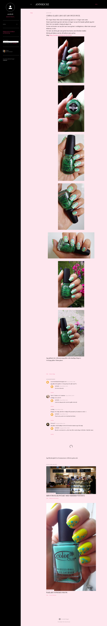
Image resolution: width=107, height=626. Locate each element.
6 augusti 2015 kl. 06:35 (64, 427)
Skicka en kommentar (54, 498)
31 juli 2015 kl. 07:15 (59, 409)
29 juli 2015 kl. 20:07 (70, 395)
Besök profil (10, 16)
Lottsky (53, 409)
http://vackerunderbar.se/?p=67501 (60, 35)
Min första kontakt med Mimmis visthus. (65, 495)
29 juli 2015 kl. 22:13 (64, 386)
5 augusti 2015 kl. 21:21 (60, 423)
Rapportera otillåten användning (9, 32)
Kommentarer (9, 51)
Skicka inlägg (52, 374)
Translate (14, 43)
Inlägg (7, 50)
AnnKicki (42, 4)
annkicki (57, 386)
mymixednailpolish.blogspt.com (59, 381)
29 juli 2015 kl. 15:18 (71, 381)
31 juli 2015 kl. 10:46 (64, 414)
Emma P (53, 423)
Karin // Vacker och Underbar (58, 395)
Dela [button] (31, 13)
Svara (52, 392)
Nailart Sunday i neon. (57, 592)
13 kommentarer (52, 595)
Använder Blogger (65, 619)
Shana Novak (67, 621)
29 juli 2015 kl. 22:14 (64, 400)
